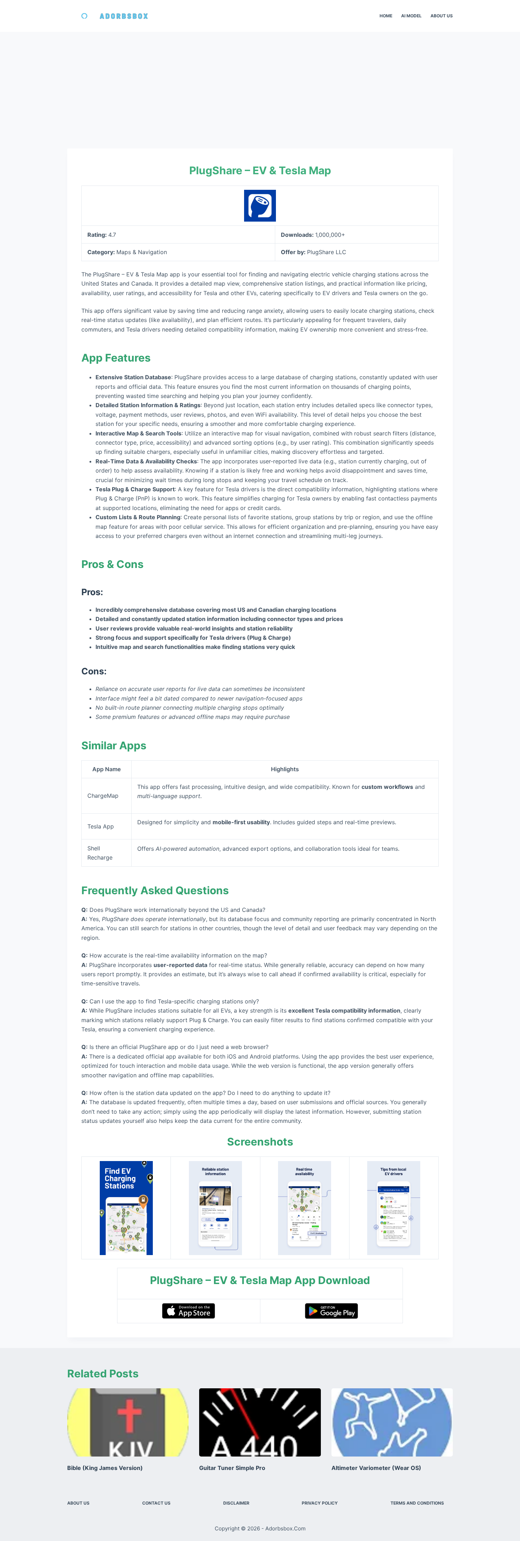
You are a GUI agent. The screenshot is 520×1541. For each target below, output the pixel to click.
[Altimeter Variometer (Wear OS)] (392, 1422)
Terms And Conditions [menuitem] (417, 1503)
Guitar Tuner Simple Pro (232, 1467)
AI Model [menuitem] (411, 15)
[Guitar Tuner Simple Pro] (259, 1422)
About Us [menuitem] (442, 15)
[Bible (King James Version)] (128, 1422)
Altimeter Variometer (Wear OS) (376, 1467)
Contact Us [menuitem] (156, 1503)
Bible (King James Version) (105, 1467)
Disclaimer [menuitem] (236, 1503)
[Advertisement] (260, 84)
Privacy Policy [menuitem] (320, 1503)
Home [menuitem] (386, 15)
